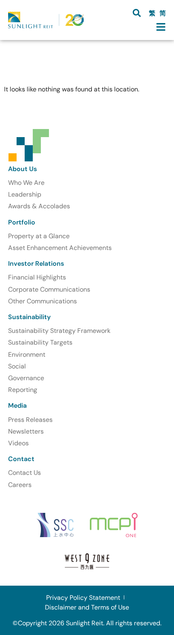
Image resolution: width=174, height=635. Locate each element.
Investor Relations (36, 263)
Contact (21, 459)
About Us (22, 169)
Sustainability (29, 317)
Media (17, 405)
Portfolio (21, 222)
